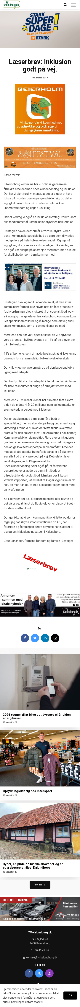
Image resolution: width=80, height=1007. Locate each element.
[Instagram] (49, 973)
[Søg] (65, 4)
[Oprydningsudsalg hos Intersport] (40, 758)
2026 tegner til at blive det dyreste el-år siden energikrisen (37, 716)
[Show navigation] (73, 4)
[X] (39, 973)
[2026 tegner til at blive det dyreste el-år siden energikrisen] (40, 682)
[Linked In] (45, 638)
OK (70, 995)
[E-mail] (55, 638)
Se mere (40, 884)
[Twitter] (35, 638)
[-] (40, 563)
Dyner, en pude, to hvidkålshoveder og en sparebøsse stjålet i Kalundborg (33, 865)
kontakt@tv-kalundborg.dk (41, 957)
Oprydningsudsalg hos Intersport (27, 791)
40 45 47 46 (41, 950)
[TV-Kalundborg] (11, 4)
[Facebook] (25, 638)
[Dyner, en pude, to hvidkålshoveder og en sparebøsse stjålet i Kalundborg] (40, 831)
